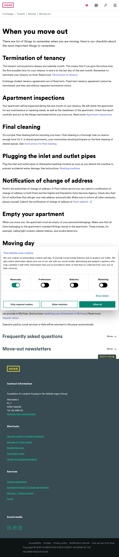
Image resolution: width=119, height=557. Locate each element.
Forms (10, 499)
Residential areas (15, 448)
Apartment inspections (99, 114)
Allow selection (59, 304)
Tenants (21, 14)
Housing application (17, 482)
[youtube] (20, 528)
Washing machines (70, 168)
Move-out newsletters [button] (57, 349)
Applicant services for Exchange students (28, 488)
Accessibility (35, 543)
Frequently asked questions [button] (57, 336)
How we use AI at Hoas (103, 543)
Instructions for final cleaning (41, 144)
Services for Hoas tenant (19, 442)
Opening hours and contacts (21, 414)
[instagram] (15, 528)
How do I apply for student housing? (25, 436)
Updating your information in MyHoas (65, 313)
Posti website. (81, 202)
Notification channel (79, 543)
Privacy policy (60, 543)
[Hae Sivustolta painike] (105, 5)
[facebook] (9, 528)
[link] (96, 5)
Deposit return (10, 318)
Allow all (97, 304)
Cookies (47, 543)
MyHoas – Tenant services (20, 493)
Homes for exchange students (22, 459)
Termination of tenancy (65, 75)
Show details (102, 296)
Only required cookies (22, 304)
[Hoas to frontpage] (8, 5)
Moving (32, 14)
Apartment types (15, 454)
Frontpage (7, 14)
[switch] (45, 285)
